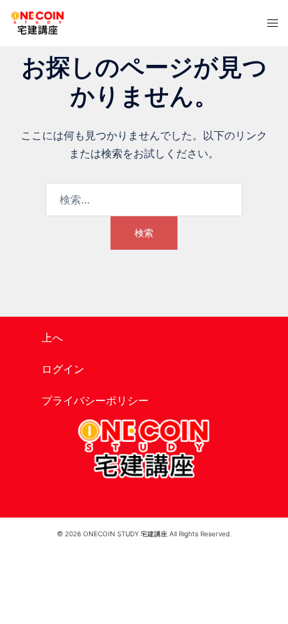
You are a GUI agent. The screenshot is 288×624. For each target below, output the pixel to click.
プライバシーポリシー (95, 400)
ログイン (63, 369)
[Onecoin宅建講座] (37, 23)
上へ (52, 337)
